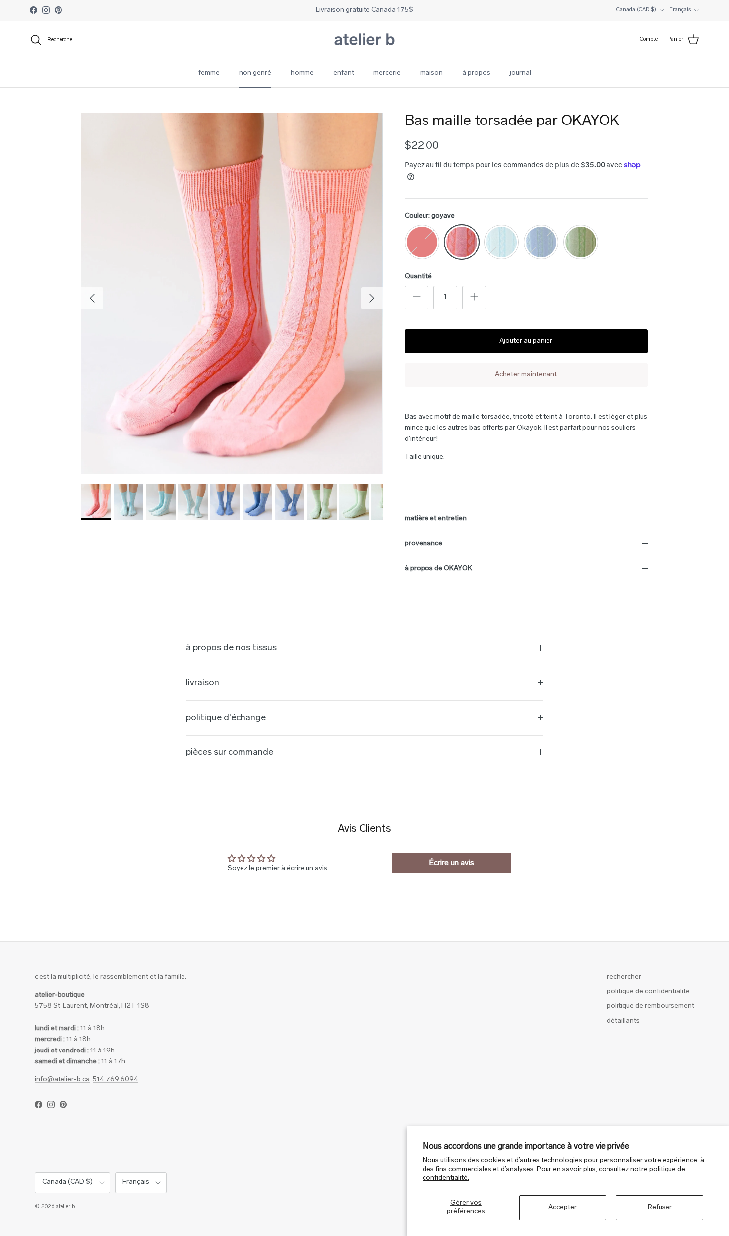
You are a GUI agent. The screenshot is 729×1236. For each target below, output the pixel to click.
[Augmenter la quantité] (474, 297)
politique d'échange (226, 718)
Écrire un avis (451, 863)
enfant (343, 73)
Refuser (660, 1207)
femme (209, 73)
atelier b (65, 1207)
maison (431, 73)
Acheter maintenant (526, 374)
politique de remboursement (650, 1006)
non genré (255, 73)
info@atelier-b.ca (62, 1079)
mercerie (387, 73)
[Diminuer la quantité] (416, 297)
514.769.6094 (115, 1079)
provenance (423, 543)
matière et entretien (436, 518)
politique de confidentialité (648, 991)
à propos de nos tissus (231, 648)
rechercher (624, 977)
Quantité (418, 276)
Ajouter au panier (525, 341)
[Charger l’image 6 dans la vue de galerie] (232, 293)
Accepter (562, 1207)
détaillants (623, 1021)
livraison (202, 683)
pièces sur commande (229, 752)
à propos (476, 73)
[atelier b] (364, 40)
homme (302, 73)
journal (520, 73)
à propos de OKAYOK (438, 568)
